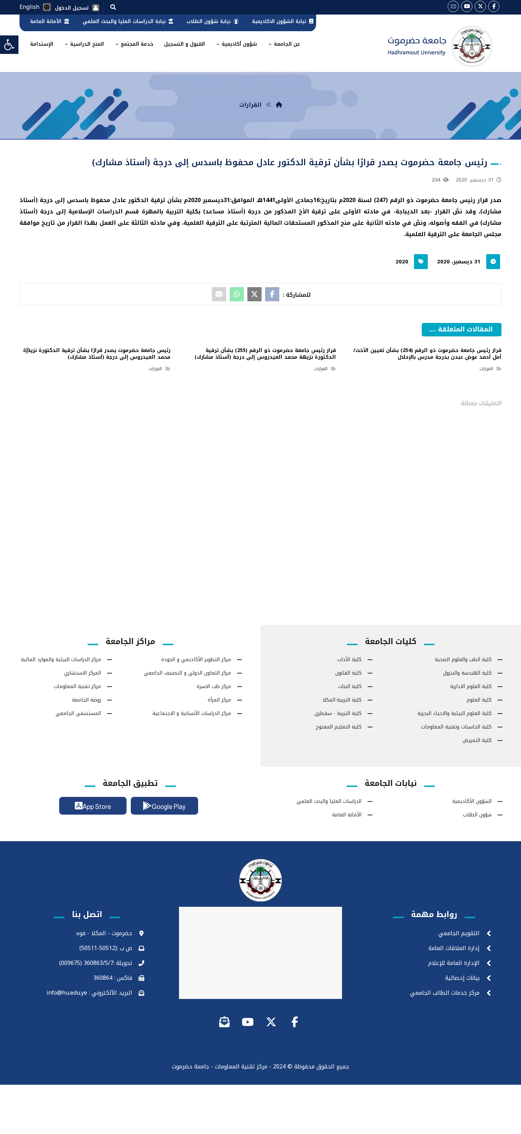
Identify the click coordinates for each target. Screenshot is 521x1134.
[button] (113, 7)
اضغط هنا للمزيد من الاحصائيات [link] (261, 496)
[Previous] (440, 339)
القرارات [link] (486, 369)
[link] (9, 44)
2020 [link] (402, 262)
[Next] (428, 339)
